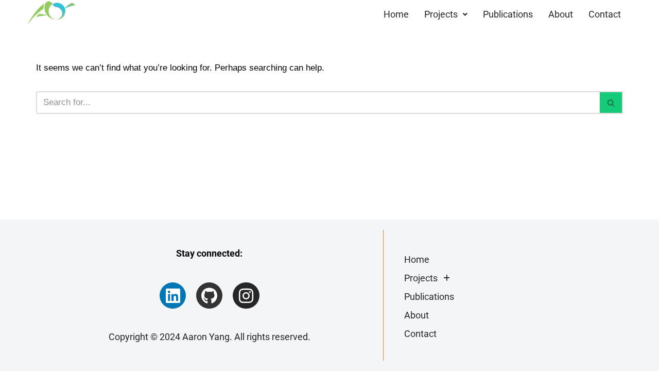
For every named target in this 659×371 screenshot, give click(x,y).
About (560, 14)
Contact (604, 14)
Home (396, 14)
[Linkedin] (173, 295)
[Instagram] (246, 295)
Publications (508, 14)
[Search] (611, 102)
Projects (441, 14)
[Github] (209, 295)
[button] (446, 14)
